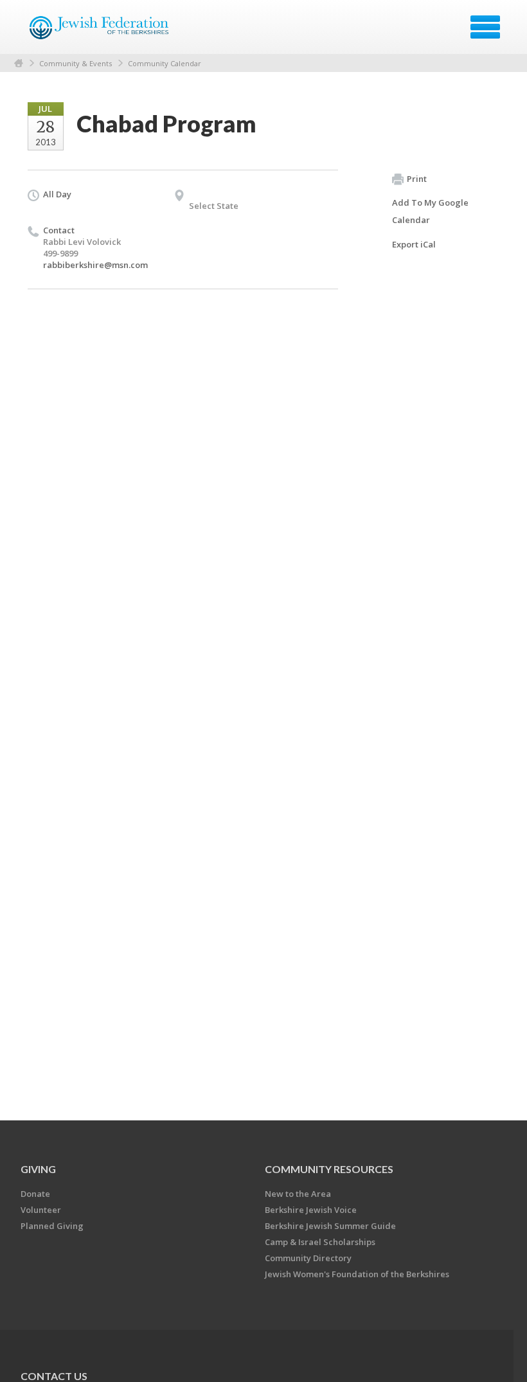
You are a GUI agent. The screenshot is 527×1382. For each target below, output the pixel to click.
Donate (35, 1193)
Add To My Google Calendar (430, 211)
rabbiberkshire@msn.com (95, 265)
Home (18, 63)
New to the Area (298, 1193)
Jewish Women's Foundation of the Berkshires (357, 1274)
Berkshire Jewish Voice (311, 1210)
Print (417, 178)
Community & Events (75, 63)
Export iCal (414, 244)
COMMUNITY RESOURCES (329, 1169)
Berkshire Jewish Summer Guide (330, 1226)
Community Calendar (164, 63)
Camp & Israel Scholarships (320, 1242)
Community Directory (308, 1258)
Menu (485, 27)
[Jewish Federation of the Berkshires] (100, 31)
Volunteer (41, 1210)
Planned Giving (52, 1226)
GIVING (38, 1169)
